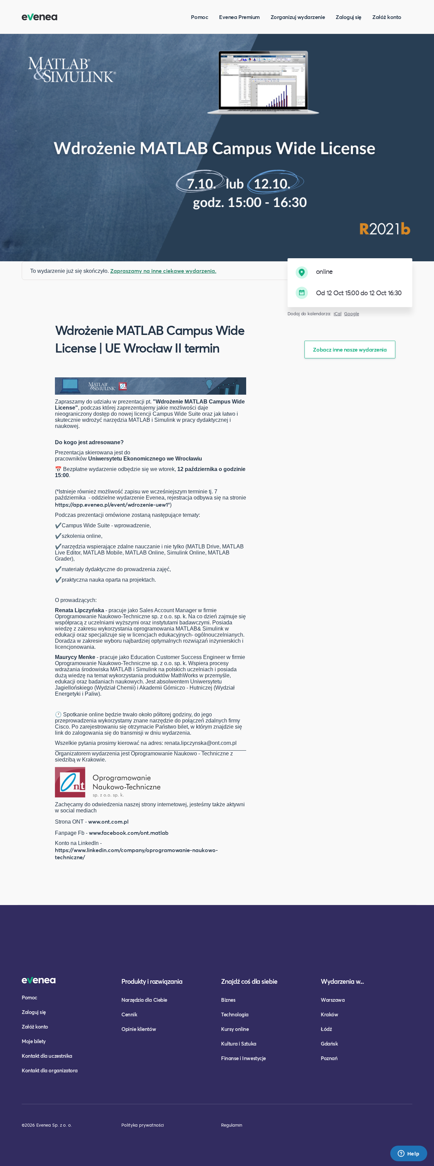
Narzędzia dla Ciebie (144, 999)
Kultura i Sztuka (238, 1043)
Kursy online (235, 1029)
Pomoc (199, 16)
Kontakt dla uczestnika (47, 1055)
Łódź (326, 1029)
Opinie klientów (138, 1029)
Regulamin (231, 1125)
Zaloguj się (348, 16)
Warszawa (332, 999)
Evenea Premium (239, 16)
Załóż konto (386, 16)
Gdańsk (329, 1043)
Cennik (129, 1014)
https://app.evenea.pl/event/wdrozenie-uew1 (111, 504)
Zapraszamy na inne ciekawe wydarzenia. (163, 270)
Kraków (329, 1014)
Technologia (235, 1014)
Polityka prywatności (142, 1125)
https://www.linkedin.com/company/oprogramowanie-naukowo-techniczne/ (136, 853)
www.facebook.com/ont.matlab (129, 832)
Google (351, 313)
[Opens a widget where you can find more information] (408, 1154)
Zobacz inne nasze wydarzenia (350, 349)
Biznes (228, 999)
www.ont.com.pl (108, 821)
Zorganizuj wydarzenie (298, 16)
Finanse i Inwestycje (243, 1058)
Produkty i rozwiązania (151, 981)
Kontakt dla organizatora (50, 1070)
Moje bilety (34, 1041)
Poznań (329, 1058)
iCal (337, 313)
